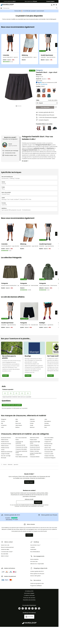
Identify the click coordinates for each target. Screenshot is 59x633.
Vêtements (10, 464)
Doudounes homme (6, 443)
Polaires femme (5, 441)
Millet (17, 421)
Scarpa (31, 423)
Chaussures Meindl (34, 456)
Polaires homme (5, 447)
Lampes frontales (5, 453)
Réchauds (3, 457)
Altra (17, 419)
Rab (2, 423)
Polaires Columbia (34, 451)
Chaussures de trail (20, 445)
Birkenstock (47, 425)
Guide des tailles (52, 100)
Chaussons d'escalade (21, 449)
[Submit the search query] (57, 8)
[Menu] (1, 8)
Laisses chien (47, 447)
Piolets (17, 439)
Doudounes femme (6, 437)
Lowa (2, 427)
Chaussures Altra (48, 451)
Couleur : (40, 86)
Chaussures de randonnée (19, 442)
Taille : (38, 100)
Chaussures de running (21, 447)
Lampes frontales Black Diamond (35, 454)
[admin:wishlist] (56, 107)
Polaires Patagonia (34, 445)
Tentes (2, 449)
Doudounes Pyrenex (35, 447)
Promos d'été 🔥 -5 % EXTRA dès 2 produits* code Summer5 (29, 10)
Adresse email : (29, 499)
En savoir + (25, 161)
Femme (4, 464)
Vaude (31, 425)
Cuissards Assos (48, 439)
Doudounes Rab (48, 443)
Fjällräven (32, 419)
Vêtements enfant (34, 437)
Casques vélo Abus (49, 455)
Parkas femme (4, 439)
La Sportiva (3, 425)
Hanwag (46, 423)
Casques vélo (19, 454)
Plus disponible (45, 107)
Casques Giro (47, 441)
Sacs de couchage (5, 455)
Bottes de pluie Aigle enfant (35, 442)
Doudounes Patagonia (49, 457)
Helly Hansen (19, 425)
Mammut (32, 427)
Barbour (17, 427)
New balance (47, 421)
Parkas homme (4, 445)
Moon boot (18, 423)
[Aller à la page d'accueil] (2, 464)
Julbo (45, 419)
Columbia (32, 421)
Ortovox (3, 421)
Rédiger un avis (39, 76)
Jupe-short (16, 464)
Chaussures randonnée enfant (21, 452)
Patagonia (39, 70)
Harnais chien (47, 445)
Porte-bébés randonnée (22, 456)
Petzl (45, 427)
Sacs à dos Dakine (48, 437)
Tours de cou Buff (48, 453)
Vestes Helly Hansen (35, 449)
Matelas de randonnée (6, 451)
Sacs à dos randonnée (21, 437)
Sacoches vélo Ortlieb (49, 449)
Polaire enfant (33, 439)
